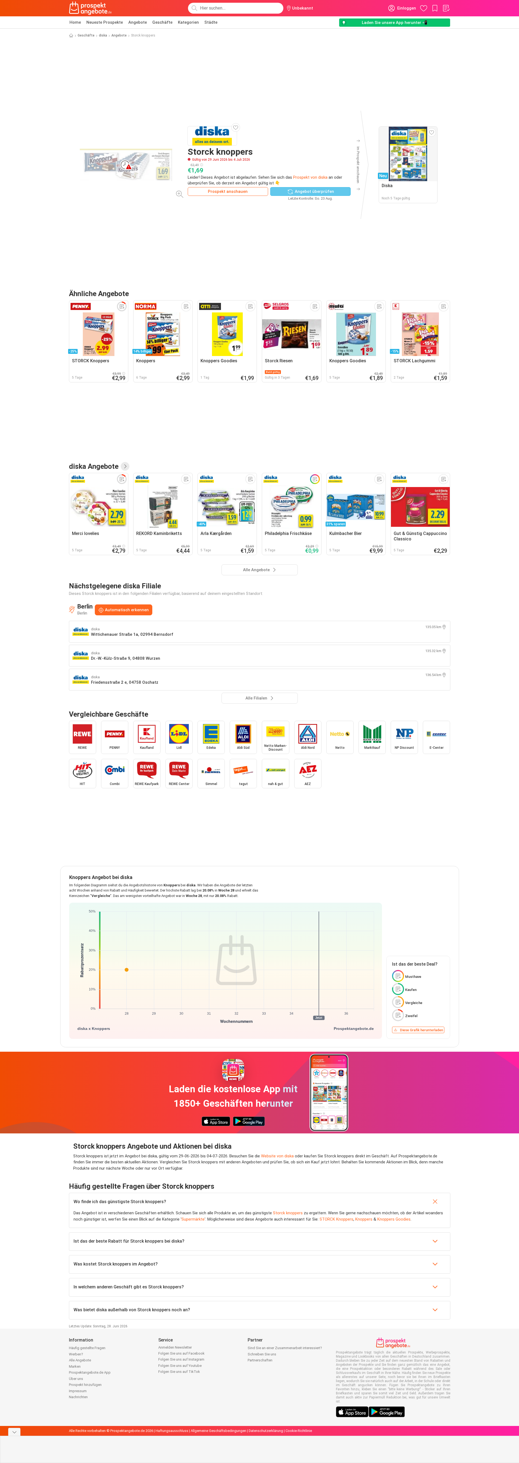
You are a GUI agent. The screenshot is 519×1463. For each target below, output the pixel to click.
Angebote (137, 22)
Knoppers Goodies (394, 1219)
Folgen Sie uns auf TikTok (179, 1372)
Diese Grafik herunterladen (421, 1030)
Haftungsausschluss (172, 1431)
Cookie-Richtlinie (299, 1431)
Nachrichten (78, 1397)
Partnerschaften (260, 1360)
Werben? (76, 1354)
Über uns (76, 1379)
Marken (75, 1366)
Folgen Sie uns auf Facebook (181, 1353)
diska (103, 35)
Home (75, 22)
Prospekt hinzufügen (85, 1385)
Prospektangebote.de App (90, 1372)
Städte (210, 22)
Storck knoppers (288, 1212)
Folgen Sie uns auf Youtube (180, 1366)
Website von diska (277, 1156)
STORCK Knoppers (336, 1219)
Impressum (78, 1391)
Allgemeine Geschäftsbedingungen (218, 1431)
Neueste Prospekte (104, 22)
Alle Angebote (80, 1360)
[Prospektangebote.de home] (90, 8)
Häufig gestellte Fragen (87, 1348)
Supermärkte (193, 1219)
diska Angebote (94, 466)
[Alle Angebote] (125, 466)
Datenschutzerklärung (266, 1431)
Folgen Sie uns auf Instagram (181, 1359)
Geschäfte (162, 22)
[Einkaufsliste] (446, 8)
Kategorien (188, 22)
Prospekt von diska (310, 177)
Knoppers (363, 1219)
